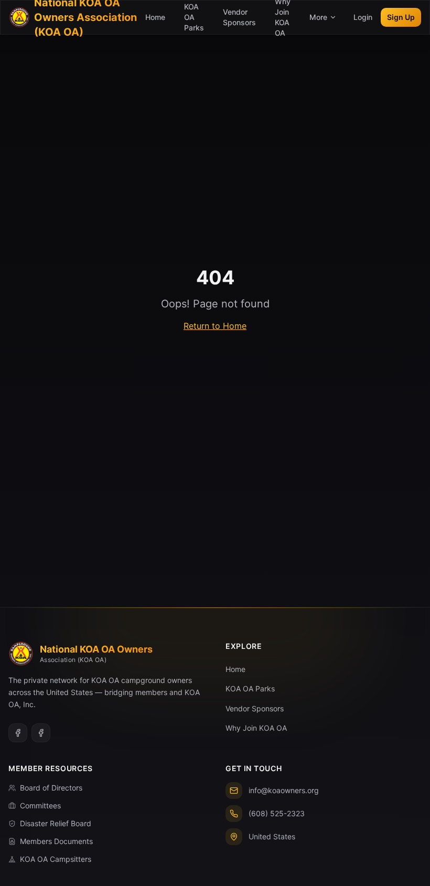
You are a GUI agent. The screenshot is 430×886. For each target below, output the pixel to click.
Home (155, 17)
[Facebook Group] (17, 732)
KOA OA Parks (250, 688)
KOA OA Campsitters (55, 859)
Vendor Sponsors (239, 17)
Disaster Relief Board (55, 823)
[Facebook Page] (40, 732)
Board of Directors (51, 787)
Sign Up (401, 17)
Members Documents (56, 841)
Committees (40, 805)
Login (362, 17)
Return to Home (215, 326)
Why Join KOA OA (256, 727)
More (318, 17)
